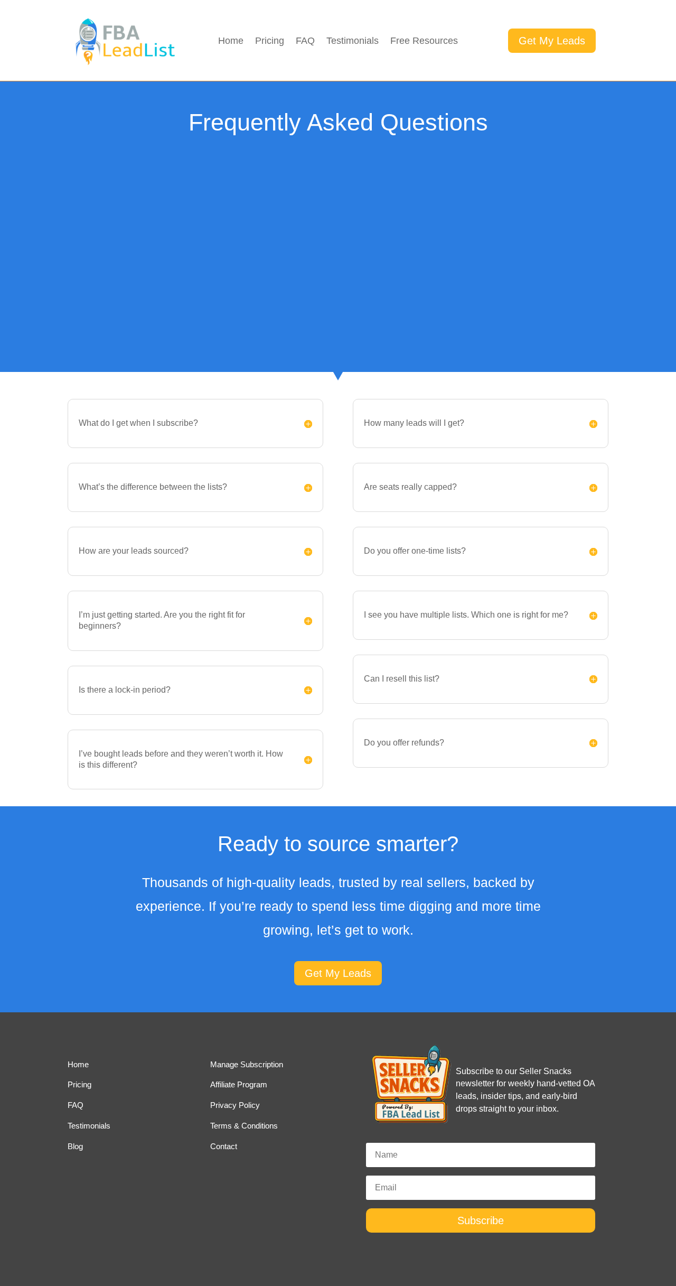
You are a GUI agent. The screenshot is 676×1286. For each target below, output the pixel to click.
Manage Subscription (246, 1064)
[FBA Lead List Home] (124, 64)
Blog (75, 1146)
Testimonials (352, 41)
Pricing (269, 41)
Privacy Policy (235, 1105)
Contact (223, 1146)
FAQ (305, 41)
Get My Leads (552, 40)
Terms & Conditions (244, 1125)
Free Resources (424, 41)
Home (230, 41)
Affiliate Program (238, 1084)
